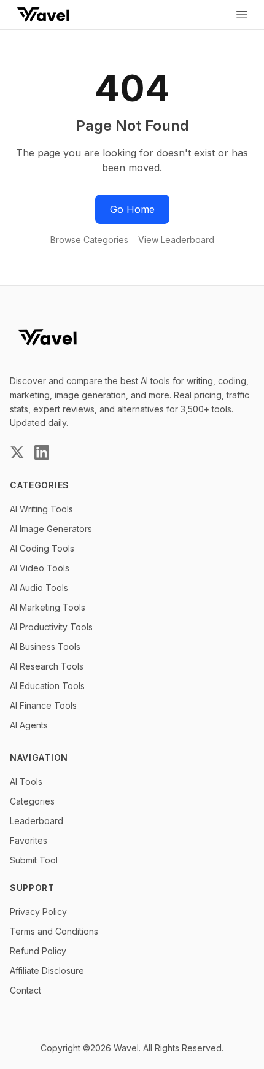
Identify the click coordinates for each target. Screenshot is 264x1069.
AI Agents (29, 725)
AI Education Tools (47, 686)
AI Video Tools (39, 568)
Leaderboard (36, 821)
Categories (32, 801)
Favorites (28, 840)
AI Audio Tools (39, 587)
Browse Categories (89, 239)
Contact (25, 990)
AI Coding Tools (42, 548)
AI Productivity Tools (51, 627)
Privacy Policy (38, 911)
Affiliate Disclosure (47, 970)
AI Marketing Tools (47, 607)
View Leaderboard (176, 239)
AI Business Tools (45, 646)
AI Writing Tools (41, 509)
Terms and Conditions (54, 931)
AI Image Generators (51, 528)
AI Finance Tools (43, 705)
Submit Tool (34, 860)
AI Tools (26, 781)
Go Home (132, 209)
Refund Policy (38, 951)
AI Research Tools (46, 666)
